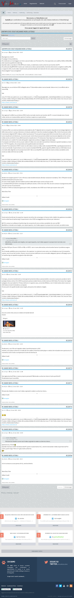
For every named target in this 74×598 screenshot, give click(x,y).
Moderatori (11, 35)
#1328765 (69, 209)
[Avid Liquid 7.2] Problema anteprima (19, 533)
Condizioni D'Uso (11, 586)
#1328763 (69, 122)
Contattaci (20, 586)
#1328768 (69, 305)
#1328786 (69, 455)
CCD (5, 83)
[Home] (3, 12)
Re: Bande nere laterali (10, 79)
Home (25, 3)
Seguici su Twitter (59, 563)
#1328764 (69, 170)
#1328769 (69, 340)
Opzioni (60, 487)
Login (69, 3)
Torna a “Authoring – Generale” (10, 493)
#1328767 (69, 271)
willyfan (6, 173)
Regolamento (33, 3)
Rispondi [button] (6, 44)
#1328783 (69, 429)
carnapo (6, 52)
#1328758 (69, 107)
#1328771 (69, 383)
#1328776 (69, 407)
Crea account (62, 3)
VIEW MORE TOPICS (37, 551)
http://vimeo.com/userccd (9, 102)
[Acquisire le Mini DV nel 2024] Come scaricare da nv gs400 (19, 514)
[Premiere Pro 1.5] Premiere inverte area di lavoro (56, 514)
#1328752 (69, 49)
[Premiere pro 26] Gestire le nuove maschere (56, 533)
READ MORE (18, 525)
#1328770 (69, 368)
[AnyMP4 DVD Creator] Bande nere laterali (18, 32)
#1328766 (69, 230)
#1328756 (69, 79)
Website (42, 3)
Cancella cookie (52, 596)
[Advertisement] (37, 502)
